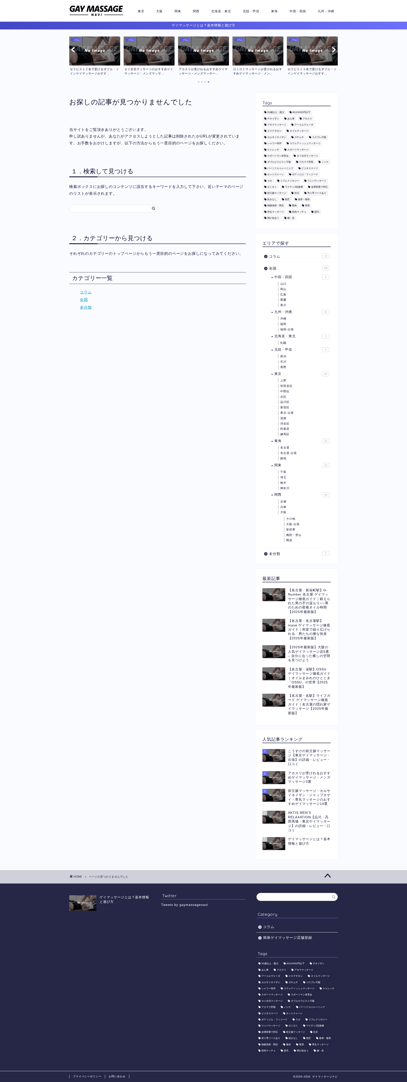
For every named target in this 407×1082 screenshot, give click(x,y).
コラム (86, 292)
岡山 (283, 289)
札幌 (283, 342)
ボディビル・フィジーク (305, 174)
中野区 (284, 391)
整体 (294, 205)
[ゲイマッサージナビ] (96, 16)
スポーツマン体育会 (278, 155)
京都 (283, 501)
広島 (283, 294)
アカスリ (307, 118)
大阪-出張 (293, 524)
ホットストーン (275, 174)
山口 (283, 283)
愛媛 (283, 299)
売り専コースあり (316, 193)
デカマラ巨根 (306, 162)
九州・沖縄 (326, 11)
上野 (283, 380)
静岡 (283, 458)
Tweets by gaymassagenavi (184, 905)
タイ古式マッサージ (307, 155)
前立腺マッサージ (276, 193)
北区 (283, 396)
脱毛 (316, 212)
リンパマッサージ (316, 180)
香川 (283, 305)
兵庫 (283, 507)
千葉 (283, 472)
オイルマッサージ (299, 131)
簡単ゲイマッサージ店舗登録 (287, 938)
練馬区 (284, 434)
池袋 (283, 418)
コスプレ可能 (319, 137)
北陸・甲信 (251, 11)
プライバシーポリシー (87, 1076)
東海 (274, 11)
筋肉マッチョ (299, 212)
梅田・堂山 (293, 535)
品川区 (284, 402)
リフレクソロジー (289, 180)
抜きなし (272, 199)
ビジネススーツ (309, 168)
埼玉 (283, 477)
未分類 (86, 307)
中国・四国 (297, 11)
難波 (289, 540)
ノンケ (325, 162)
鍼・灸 (290, 218)
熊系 (307, 205)
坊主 (296, 193)
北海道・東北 (221, 11)
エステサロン (274, 131)
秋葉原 (284, 428)
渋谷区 (284, 423)
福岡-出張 (287, 329)
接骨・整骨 (304, 199)
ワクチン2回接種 (294, 187)
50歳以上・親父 (275, 112)
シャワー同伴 (274, 143)
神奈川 (284, 488)
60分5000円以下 (301, 112)
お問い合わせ (117, 1076)
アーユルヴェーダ (303, 124)
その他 (290, 518)
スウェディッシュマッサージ (305, 143)
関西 (196, 11)
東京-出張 (287, 412)
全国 (84, 300)
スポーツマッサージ (298, 149)
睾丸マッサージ (275, 212)
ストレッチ (273, 149)
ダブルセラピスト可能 (279, 162)
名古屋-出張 (288, 453)
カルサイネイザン (276, 137)
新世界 (290, 529)
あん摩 (290, 118)
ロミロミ (272, 187)
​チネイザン (273, 118)
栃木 (283, 482)
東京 (141, 11)
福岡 (283, 324)
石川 (283, 361)
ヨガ (269, 180)
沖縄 (283, 318)
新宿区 (284, 407)
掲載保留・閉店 (275, 205)
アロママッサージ (276, 124)
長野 (283, 367)
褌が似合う (273, 218)
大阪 (159, 11)
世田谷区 (286, 386)
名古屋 (284, 447)
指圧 (287, 199)
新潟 (283, 356)
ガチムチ (299, 137)
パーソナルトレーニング (280, 168)
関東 (178, 11)
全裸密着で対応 (319, 187)
